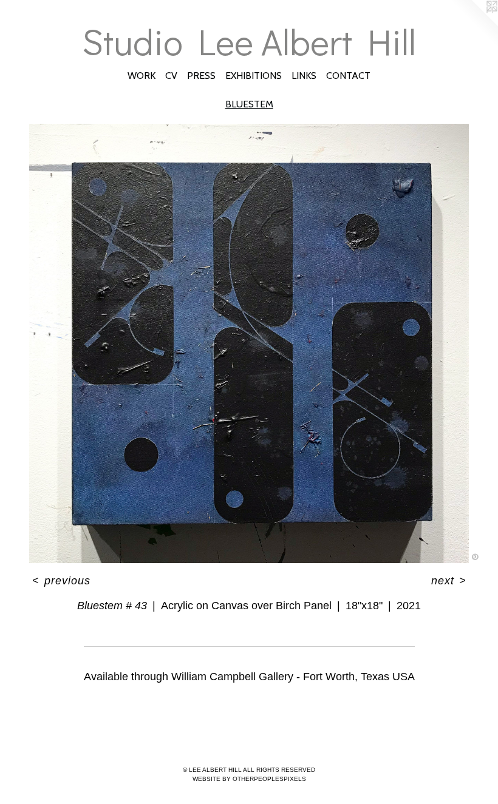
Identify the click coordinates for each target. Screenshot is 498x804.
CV (171, 75)
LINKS (304, 75)
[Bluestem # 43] (249, 343)
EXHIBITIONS (253, 75)
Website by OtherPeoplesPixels (249, 778)
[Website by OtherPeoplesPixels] (473, 24)
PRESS (201, 75)
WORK (141, 75)
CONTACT (348, 75)
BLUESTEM (249, 104)
